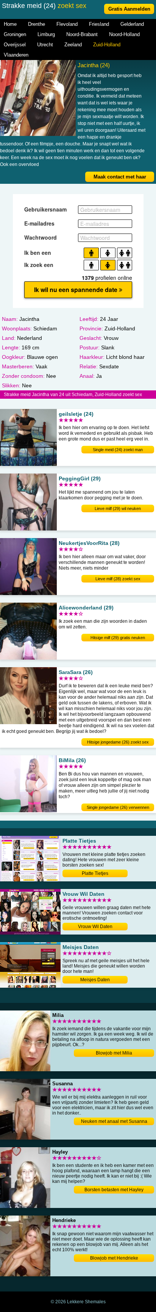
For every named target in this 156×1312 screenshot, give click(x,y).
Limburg (46, 34)
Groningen (15, 34)
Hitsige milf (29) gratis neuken (117, 637)
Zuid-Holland (106, 44)
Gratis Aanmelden (129, 9)
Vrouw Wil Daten (95, 926)
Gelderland (132, 24)
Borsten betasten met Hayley (114, 1189)
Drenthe (36, 24)
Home (10, 24)
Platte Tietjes (95, 873)
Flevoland (67, 24)
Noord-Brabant (82, 34)
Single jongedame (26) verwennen (118, 807)
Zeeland (73, 44)
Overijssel (15, 44)
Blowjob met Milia (114, 1053)
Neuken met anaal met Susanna (114, 1121)
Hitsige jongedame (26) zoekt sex (118, 742)
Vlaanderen (16, 55)
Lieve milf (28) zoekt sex (117, 578)
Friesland (99, 24)
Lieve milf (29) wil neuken (118, 508)
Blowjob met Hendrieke (114, 1258)
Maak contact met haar (120, 177)
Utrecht (45, 44)
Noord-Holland (124, 34)
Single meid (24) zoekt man (118, 449)
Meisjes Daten (95, 979)
